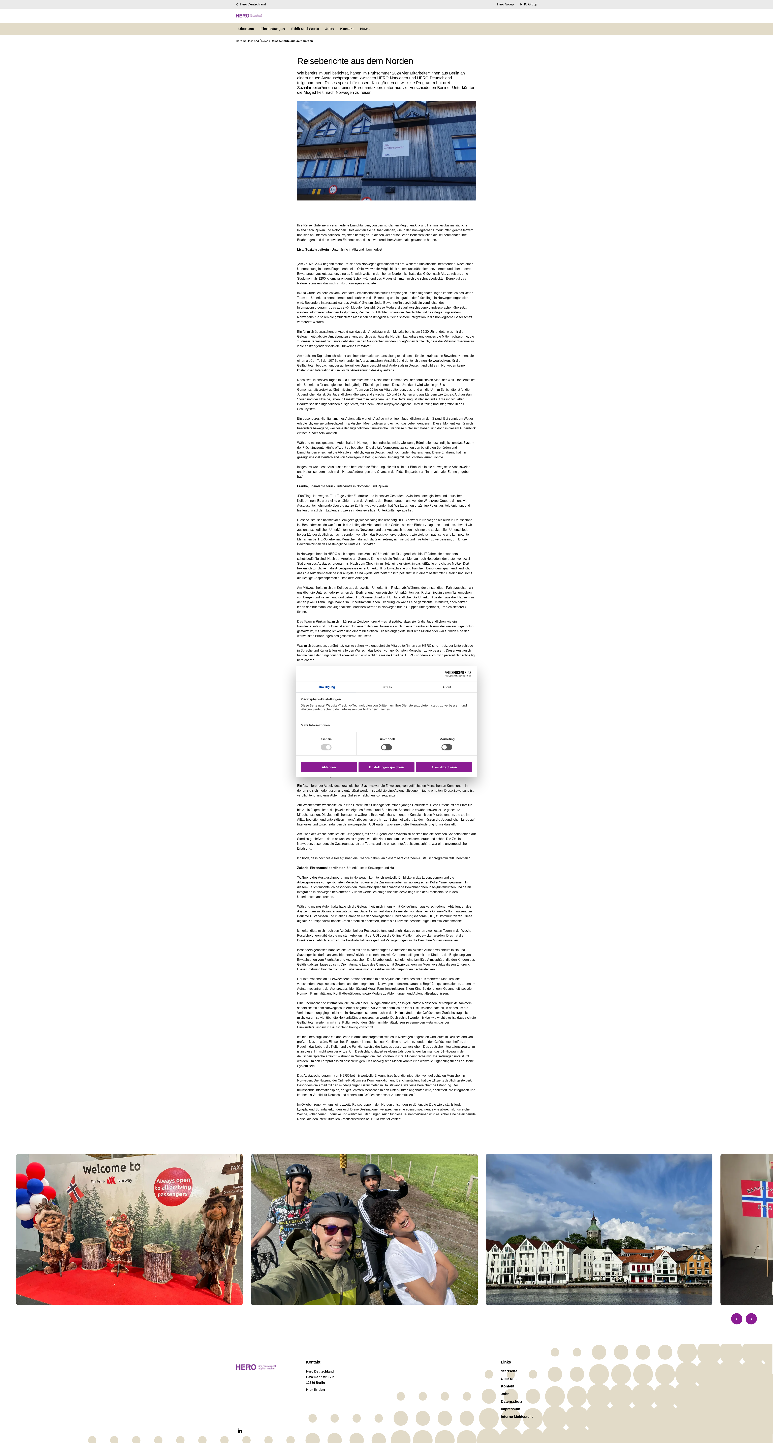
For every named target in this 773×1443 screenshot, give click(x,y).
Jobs (505, 1394)
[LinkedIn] (240, 1431)
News (265, 40)
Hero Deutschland (248, 40)
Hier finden (315, 1390)
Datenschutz (511, 1402)
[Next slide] (751, 1318)
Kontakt (507, 1386)
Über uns (509, 1379)
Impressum (510, 1409)
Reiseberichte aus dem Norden (292, 40)
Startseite (509, 1371)
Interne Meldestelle (517, 1417)
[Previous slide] (736, 1318)
